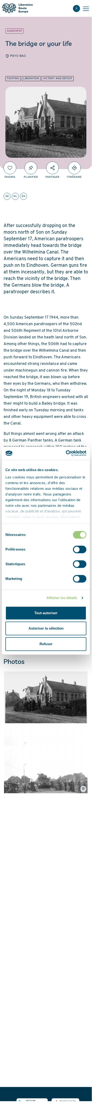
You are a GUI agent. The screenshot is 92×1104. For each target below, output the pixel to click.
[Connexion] (76, 8)
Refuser (46, 644)
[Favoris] (10, 168)
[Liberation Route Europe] (17, 8)
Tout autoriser (45, 613)
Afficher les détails (61, 598)
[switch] (79, 549)
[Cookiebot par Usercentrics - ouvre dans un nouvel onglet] (66, 453)
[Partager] (52, 168)
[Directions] (74, 168)
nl (15, 196)
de (7, 196)
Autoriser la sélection (46, 628)
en (23, 196)
